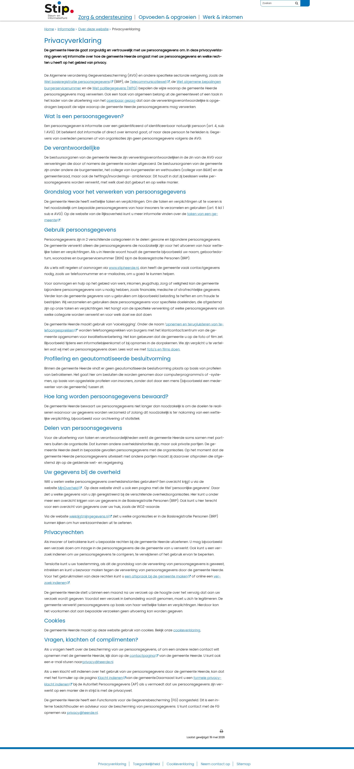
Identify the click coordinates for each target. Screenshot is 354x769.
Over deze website (93, 29)
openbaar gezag (121, 100)
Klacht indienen (110, 677)
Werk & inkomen (223, 17)
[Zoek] (296, 3)
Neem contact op (215, 764)
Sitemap (244, 764)
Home (49, 29)
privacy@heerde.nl (97, 662)
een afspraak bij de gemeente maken (156, 576)
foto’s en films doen (163, 349)
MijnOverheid (68, 488)
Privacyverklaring (112, 764)
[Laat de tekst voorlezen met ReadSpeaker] (307, 1)
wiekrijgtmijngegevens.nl (89, 516)
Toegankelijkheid (146, 764)
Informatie (66, 29)
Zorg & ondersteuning (105, 17)
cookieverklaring (186, 630)
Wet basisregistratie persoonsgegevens (77, 81)
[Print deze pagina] (221, 731)
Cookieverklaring (180, 764)
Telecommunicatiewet (148, 81)
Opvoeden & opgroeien (167, 17)
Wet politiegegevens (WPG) (115, 88)
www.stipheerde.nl (124, 267)
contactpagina (142, 655)
